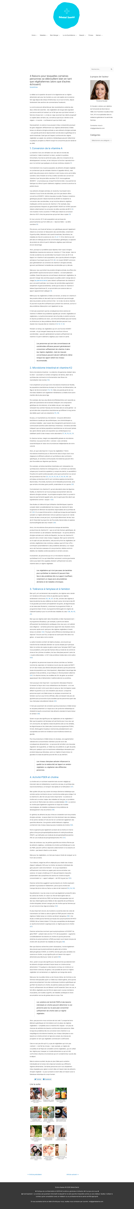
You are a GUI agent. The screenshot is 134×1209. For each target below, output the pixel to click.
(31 (72, 484)
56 (68, 916)
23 (50, 476)
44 (31, 675)
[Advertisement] (67, 50)
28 (62, 476)
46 (38, 713)
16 (58, 413)
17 (63, 433)
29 (64, 476)
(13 (48, 380)
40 (74, 611)
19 (67, 433)
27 (59, 476)
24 (52, 476)
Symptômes (34, 87)
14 (51, 390)
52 (70, 878)
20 (70, 433)
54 (71, 888)
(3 (69, 214)
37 (51, 598)
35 (47, 598)
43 (31, 657)
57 (31, 926)
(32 (51, 499)
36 (49, 598)
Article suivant (73, 1174)
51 (64, 837)
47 (72, 787)
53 (68, 888)
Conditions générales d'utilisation (73, 1191)
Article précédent (35, 1174)
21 (72, 433)
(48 (65, 802)
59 (59, 957)
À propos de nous (91, 1191)
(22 (46, 476)
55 (73, 888)
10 (59, 324)
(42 (42, 632)
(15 (55, 413)
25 (55, 476)
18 (65, 433)
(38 (68, 611)
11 (61, 324)
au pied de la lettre (41, 280)
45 (55, 701)
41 (30, 614)
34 (54, 522)
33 (33, 512)
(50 (71, 825)
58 (63, 942)
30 (67, 476)
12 (63, 324)
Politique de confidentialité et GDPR (48, 1191)
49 (53, 810)
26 (57, 476)
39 (72, 611)
